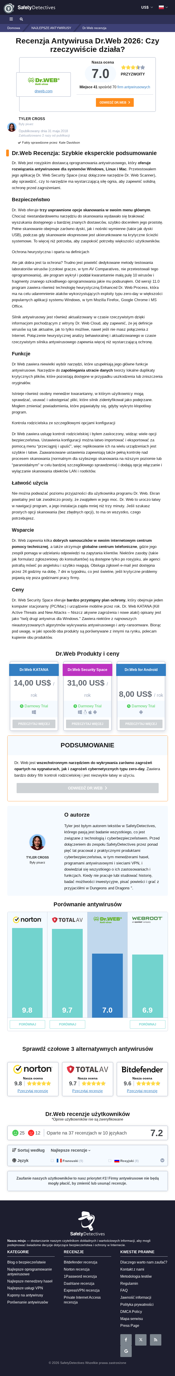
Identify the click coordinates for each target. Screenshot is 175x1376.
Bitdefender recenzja (80, 1262)
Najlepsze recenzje (69, 1150)
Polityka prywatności (137, 1304)
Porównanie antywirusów (27, 1302)
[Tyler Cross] (37, 844)
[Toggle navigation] (11, 19)
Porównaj (27, 1024)
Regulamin (129, 1283)
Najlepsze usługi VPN (25, 1288)
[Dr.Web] (43, 82)
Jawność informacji (135, 1297)
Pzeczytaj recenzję (33, 1091)
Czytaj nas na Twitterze (141, 1340)
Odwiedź (86, 788)
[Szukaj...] (21, 19)
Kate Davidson (69, 142)
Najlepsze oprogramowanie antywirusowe (29, 1271)
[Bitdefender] (142, 1070)
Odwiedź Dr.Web (113, 102)
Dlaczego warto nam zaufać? (143, 1262)
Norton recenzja (77, 1269)
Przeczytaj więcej (34, 724)
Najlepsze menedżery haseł (29, 1281)
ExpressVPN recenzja (82, 1290)
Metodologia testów (136, 1276)
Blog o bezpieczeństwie (26, 1262)
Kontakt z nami (132, 1269)
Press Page (129, 1326)
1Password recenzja (80, 1276)
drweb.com (43, 91)
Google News (126, 1351)
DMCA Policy (131, 1312)
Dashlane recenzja (79, 1283)
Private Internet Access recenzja (82, 1300)
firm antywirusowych (133, 87)
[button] (9, 9)
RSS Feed (155, 1340)
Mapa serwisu (131, 1319)
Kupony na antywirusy (25, 1295)
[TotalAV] (88, 1070)
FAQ (124, 1290)
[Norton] (33, 1070)
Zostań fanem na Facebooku (126, 1340)
